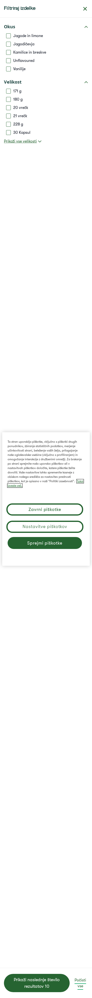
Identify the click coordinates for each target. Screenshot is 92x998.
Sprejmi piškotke (44, 543)
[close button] (85, 9)
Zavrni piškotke (44, 509)
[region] (46, 499)
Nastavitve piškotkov (45, 526)
